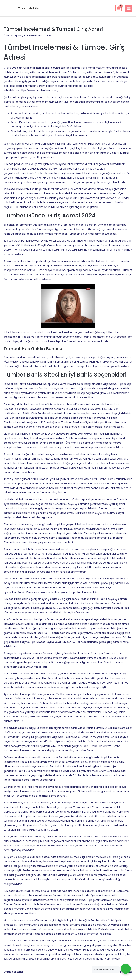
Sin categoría (13, 35)
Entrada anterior (11, 972)
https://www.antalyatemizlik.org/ (40, 90)
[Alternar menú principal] (129, 8)
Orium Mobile (28, 8)
